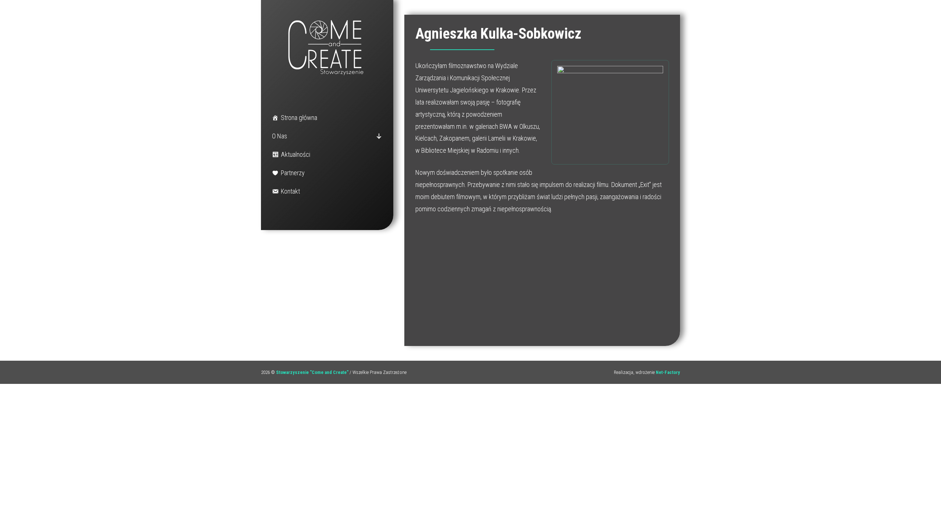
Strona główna (299, 117)
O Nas (279, 136)
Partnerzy (293, 173)
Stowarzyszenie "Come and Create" (312, 372)
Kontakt (290, 191)
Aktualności (295, 154)
